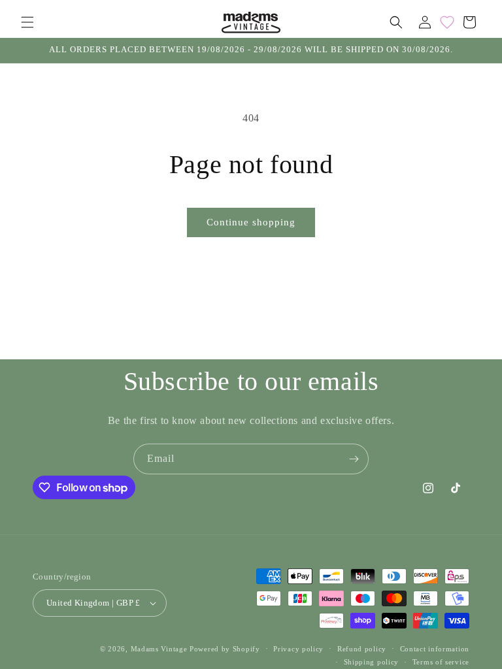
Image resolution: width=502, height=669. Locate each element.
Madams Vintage (159, 649)
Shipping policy (371, 662)
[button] (27, 22)
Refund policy (361, 649)
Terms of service (440, 662)
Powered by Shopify (225, 649)
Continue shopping (251, 222)
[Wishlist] (447, 22)
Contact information (434, 649)
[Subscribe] (353, 459)
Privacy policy (298, 649)
